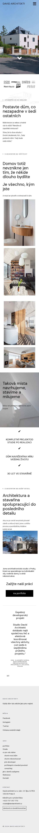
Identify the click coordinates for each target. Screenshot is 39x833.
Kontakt (6, 778)
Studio (5, 749)
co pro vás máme (9, 752)
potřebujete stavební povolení (16, 765)
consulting (8, 768)
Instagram (6, 722)
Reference (7, 775)
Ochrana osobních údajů (11, 730)
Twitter (6, 726)
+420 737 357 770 (10, 801)
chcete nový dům (10, 755)
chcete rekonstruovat (12, 759)
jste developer (10, 762)
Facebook (6, 718)
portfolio (6, 746)
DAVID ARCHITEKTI (14, 4)
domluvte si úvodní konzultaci (14, 808)
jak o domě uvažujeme (11, 772)
